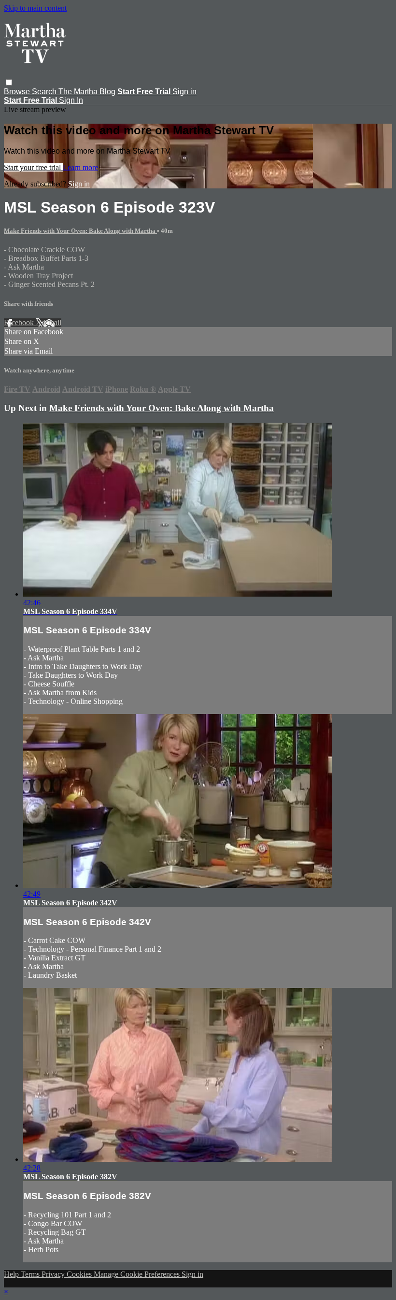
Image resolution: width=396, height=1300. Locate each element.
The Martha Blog (86, 91)
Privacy (54, 1274)
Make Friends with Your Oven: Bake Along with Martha (80, 230)
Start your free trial (33, 167)
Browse (18, 91)
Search (45, 91)
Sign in (184, 91)
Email (52, 322)
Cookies (80, 1274)
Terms (31, 1274)
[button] (9, 82)
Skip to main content (35, 8)
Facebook (20, 322)
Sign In (71, 100)
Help (12, 1274)
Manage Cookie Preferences (138, 1274)
